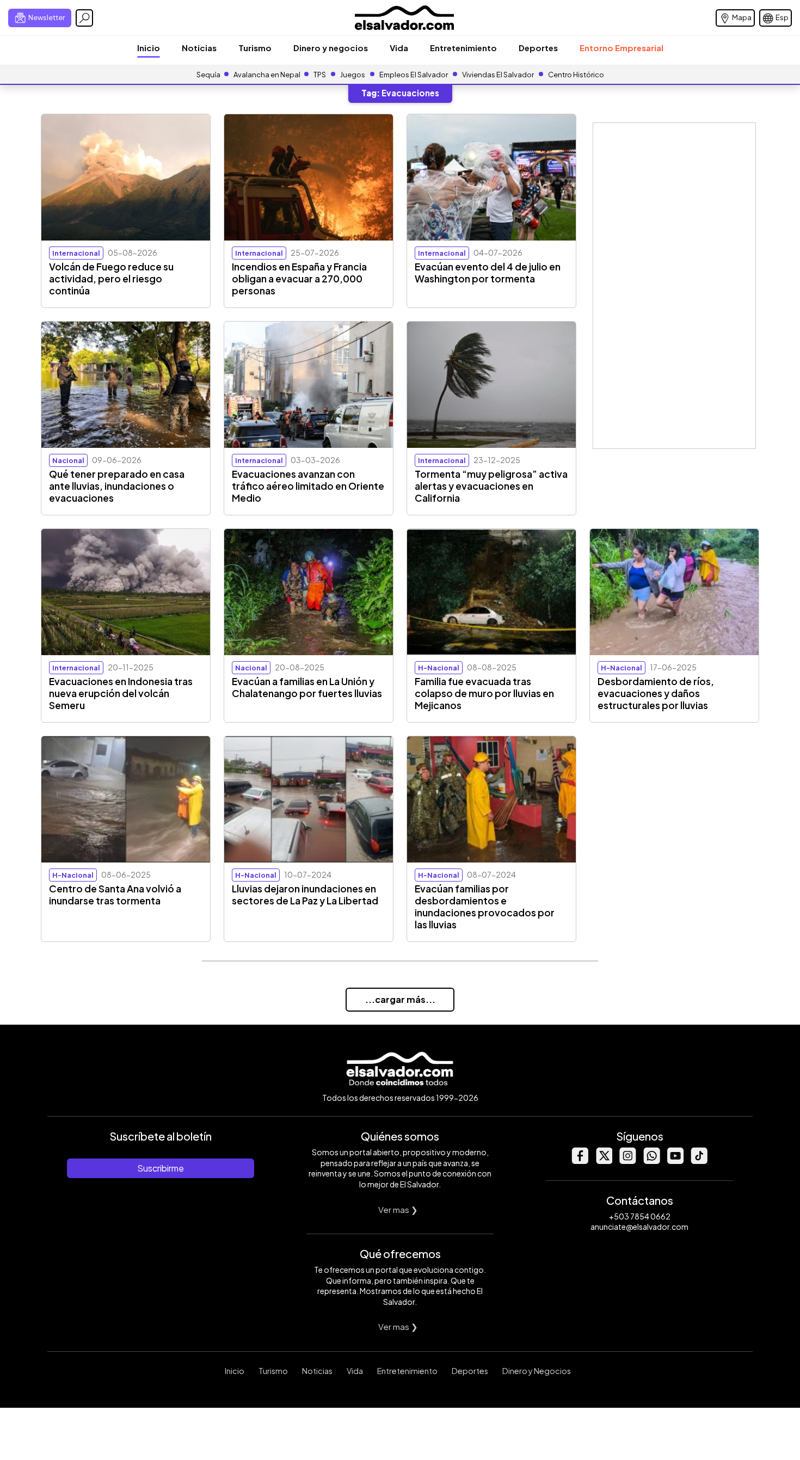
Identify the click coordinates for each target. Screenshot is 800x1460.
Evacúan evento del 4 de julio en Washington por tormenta (488, 273)
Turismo (255, 47)
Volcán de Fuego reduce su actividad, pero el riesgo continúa (111, 279)
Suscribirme (160, 1168)
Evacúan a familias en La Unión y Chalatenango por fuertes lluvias (307, 687)
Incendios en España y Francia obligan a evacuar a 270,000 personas (299, 279)
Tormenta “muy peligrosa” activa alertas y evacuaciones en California (491, 486)
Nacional (68, 460)
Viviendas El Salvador (498, 74)
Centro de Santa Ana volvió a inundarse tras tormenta (115, 895)
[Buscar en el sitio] (84, 18)
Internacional (76, 253)
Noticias (199, 47)
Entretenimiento (463, 47)
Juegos (352, 74)
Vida (399, 47)
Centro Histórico (576, 74)
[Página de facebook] (579, 1161)
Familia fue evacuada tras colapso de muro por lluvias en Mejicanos (484, 693)
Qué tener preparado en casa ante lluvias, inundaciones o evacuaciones (116, 486)
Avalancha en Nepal (266, 74)
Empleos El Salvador (413, 74)
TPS (319, 74)
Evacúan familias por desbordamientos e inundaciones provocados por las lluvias (485, 907)
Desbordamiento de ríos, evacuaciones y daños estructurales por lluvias (656, 693)
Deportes (538, 47)
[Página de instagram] (627, 1161)
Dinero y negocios (330, 47)
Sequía (208, 74)
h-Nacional (438, 667)
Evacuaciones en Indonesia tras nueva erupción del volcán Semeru (121, 693)
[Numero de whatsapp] (651, 1161)
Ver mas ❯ (398, 1209)
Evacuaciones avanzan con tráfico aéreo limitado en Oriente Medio (308, 486)
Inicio (148, 47)
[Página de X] (603, 1161)
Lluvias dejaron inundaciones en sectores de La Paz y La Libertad (305, 895)
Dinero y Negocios (536, 1371)
